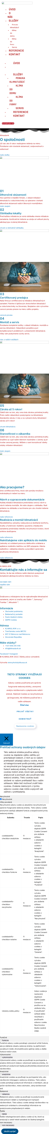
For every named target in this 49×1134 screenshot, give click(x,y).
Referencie (16, 51)
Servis (14, 47)
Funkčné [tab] (3, 1037)
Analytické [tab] (4, 1071)
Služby (13, 21)
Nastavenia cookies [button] (25, 726)
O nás (10, 15)
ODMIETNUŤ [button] (25, 719)
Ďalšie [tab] (2, 1111)
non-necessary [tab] (6, 1122)
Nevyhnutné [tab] (5, 796)
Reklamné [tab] (4, 1091)
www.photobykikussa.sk (17, 663)
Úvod (12, 9)
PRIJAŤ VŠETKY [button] (25, 712)
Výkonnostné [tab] (5, 1055)
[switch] (1, 1040)
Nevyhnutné (7, 799)
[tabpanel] (24, 918)
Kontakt (14, 54)
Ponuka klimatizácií (14, 26)
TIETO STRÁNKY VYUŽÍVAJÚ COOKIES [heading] (24, 676)
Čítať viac (24, 705)
